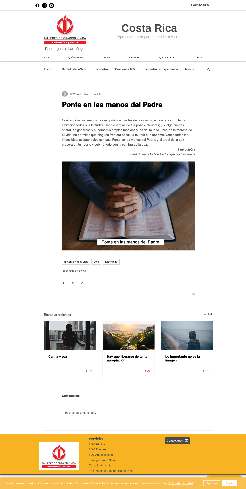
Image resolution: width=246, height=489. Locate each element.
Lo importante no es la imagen (182, 358)
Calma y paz (57, 356)
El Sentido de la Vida (72, 69)
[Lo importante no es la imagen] (187, 335)
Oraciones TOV (125, 69)
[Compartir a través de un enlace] (81, 283)
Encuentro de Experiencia (160, 69)
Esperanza (111, 261)
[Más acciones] (193, 94)
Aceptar (229, 483)
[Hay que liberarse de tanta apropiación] (129, 335)
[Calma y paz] (70, 335)
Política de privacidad (180, 483)
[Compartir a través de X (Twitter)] (72, 283)
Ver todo (208, 314)
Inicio (47, 69)
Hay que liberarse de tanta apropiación (127, 358)
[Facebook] (37, 5)
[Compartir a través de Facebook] (63, 283)
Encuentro (100, 69)
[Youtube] (51, 5)
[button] (76, 57)
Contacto (200, 5)
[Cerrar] (242, 483)
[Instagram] (44, 5)
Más (188, 69)
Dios (96, 261)
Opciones (211, 483)
